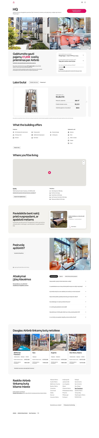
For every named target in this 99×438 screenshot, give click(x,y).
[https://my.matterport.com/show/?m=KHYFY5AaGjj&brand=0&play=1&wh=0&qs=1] (70, 25)
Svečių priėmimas (53, 276)
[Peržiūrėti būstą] (21, 349)
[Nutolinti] (83, 164)
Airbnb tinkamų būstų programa (71, 276)
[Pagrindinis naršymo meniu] (85, 2)
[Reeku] (69, 227)
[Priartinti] (83, 161)
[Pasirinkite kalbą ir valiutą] (82, 2)
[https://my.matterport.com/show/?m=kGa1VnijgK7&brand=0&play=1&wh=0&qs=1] (70, 41)
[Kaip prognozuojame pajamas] (70, 108)
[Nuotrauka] (29, 33)
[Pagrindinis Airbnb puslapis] (14, 2)
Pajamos (61, 276)
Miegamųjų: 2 (43, 82)
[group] (71, 62)
